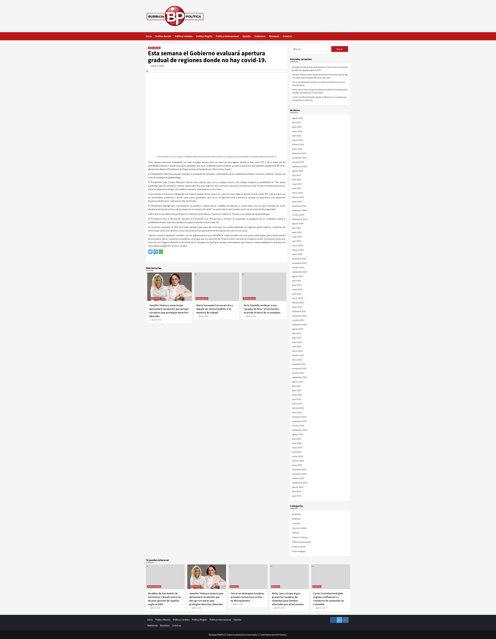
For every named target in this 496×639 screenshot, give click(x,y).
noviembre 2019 (299, 474)
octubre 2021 (298, 373)
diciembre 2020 (299, 416)
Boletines (274, 36)
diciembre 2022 (299, 311)
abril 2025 (296, 188)
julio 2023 (296, 280)
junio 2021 (296, 390)
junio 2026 (296, 127)
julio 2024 (296, 228)
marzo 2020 (297, 456)
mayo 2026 (297, 131)
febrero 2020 (298, 460)
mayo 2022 (297, 342)
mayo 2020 (297, 447)
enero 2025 (297, 201)
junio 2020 (296, 443)
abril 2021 (296, 399)
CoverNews (265, 634)
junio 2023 (296, 285)
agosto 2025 (297, 171)
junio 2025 (296, 179)
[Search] (348, 36)
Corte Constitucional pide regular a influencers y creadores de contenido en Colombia (319, 98)
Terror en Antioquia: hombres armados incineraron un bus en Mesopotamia (318, 83)
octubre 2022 (298, 320)
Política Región (204, 36)
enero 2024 (297, 254)
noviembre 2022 (299, 315)
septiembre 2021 (299, 377)
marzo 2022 (297, 351)
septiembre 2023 (299, 272)
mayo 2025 (297, 184)
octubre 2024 (298, 214)
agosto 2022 (297, 329)
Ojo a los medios (299, 528)
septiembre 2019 (299, 482)
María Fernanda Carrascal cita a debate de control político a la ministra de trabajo (214, 309)
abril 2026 (296, 135)
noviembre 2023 (299, 263)
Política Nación (163, 36)
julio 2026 (296, 122)
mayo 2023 (297, 289)
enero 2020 (297, 465)
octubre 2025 (298, 162)
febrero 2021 (298, 408)
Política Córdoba (183, 36)
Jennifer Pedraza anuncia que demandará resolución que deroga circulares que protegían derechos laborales (320, 76)
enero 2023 (297, 307)
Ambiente (296, 514)
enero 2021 (297, 412)
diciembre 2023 (299, 258)
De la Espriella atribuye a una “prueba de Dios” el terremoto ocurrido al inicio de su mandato (262, 309)
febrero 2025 (298, 197)
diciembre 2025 (299, 153)
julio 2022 (296, 333)
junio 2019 (296, 496)
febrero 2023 (298, 302)
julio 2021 (296, 386)
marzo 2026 (297, 140)
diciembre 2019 (299, 469)
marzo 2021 (297, 403)
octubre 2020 (298, 425)
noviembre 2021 (299, 368)
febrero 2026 (298, 144)
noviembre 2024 (299, 210)
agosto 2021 (297, 381)
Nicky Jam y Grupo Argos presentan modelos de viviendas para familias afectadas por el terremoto (320, 91)
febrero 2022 (298, 355)
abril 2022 (296, 346)
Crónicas (287, 36)
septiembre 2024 (299, 219)
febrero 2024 (298, 250)
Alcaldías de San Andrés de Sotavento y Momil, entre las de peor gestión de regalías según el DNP (320, 68)
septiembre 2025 (299, 166)
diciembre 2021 (299, 364)
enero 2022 (297, 359)
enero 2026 (297, 149)
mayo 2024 (297, 236)
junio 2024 (296, 232)
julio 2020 (296, 438)
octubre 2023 (298, 267)
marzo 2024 (297, 245)
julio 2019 (296, 491)
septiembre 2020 (299, 430)
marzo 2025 (297, 192)
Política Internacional (227, 36)
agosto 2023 (297, 276)
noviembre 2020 (299, 421)
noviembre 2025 (299, 157)
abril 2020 (296, 452)
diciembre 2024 (299, 206)
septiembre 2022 (299, 324)
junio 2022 (296, 337)
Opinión (246, 36)
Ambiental (259, 36)
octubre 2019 (298, 478)
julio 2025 (296, 175)
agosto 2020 (297, 434)
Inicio (149, 36)
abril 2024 (296, 241)
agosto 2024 (297, 223)
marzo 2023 (297, 298)
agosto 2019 (297, 487)
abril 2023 (296, 293)
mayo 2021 (297, 395)
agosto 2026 (297, 118)
